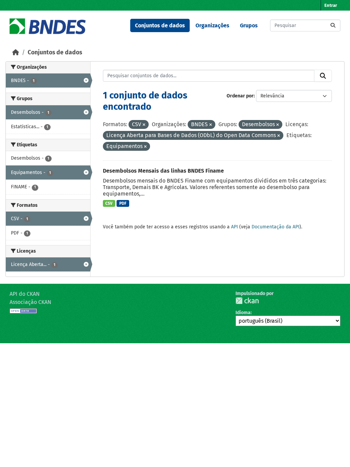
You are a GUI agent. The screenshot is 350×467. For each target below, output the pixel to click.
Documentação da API (275, 227)
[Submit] (333, 25)
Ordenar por (240, 96)
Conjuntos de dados (160, 25)
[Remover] (144, 125)
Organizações (212, 25)
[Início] (15, 52)
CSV (108, 203)
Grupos (249, 25)
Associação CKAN (30, 302)
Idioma (243, 313)
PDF (122, 203)
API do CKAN (25, 294)
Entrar (330, 5)
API (234, 227)
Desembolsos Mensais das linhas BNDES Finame (163, 171)
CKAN (247, 300)
